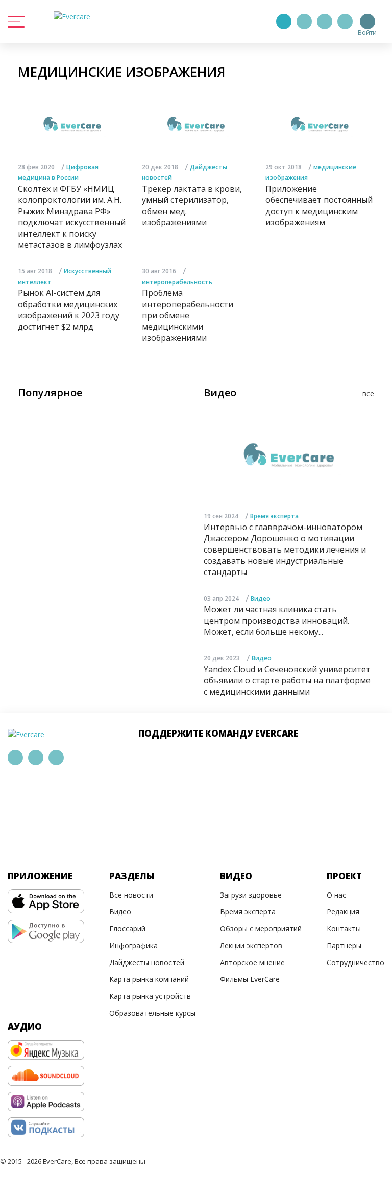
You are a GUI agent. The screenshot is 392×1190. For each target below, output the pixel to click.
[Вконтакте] (324, 21)
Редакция (343, 912)
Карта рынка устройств (150, 996)
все (368, 393)
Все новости (131, 895)
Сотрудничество (355, 962)
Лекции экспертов (251, 945)
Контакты (344, 928)
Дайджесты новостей (146, 962)
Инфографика (133, 945)
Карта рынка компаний (149, 979)
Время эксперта (274, 516)
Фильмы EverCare (250, 979)
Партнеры (344, 945)
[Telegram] (304, 21)
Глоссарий (127, 928)
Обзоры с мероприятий (261, 928)
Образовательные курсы (152, 1013)
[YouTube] (345, 21)
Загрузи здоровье (251, 895)
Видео (261, 598)
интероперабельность (177, 282)
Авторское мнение (252, 962)
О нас (336, 895)
